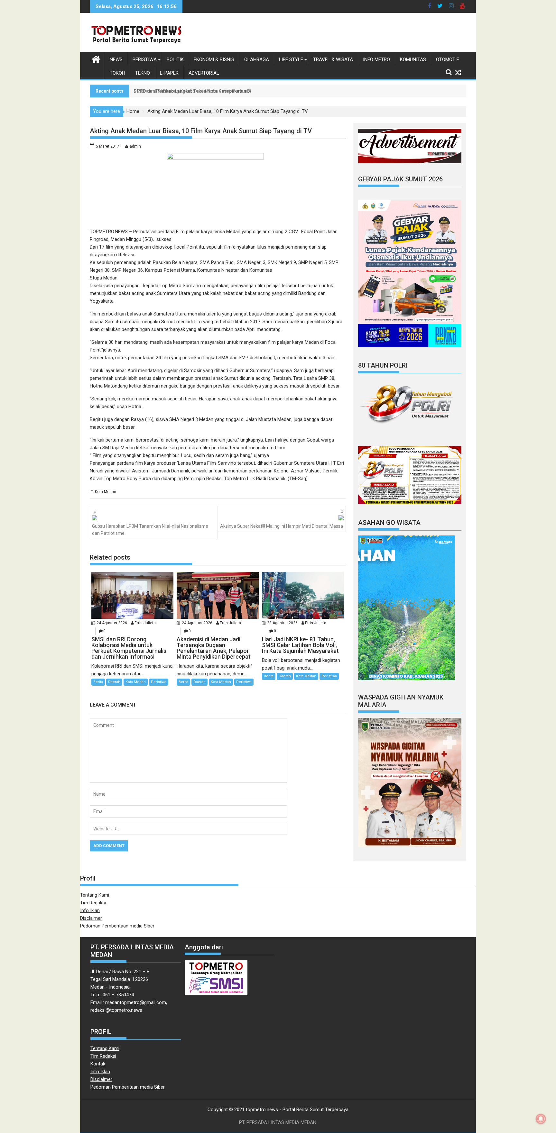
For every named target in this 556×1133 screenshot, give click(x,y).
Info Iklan (90, 910)
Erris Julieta (145, 623)
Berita (98, 682)
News (116, 59)
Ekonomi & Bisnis (214, 59)
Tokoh (117, 73)
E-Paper (169, 73)
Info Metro (376, 59)
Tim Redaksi (93, 903)
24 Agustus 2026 (112, 623)
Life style (291, 59)
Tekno (142, 73)
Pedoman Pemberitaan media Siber (117, 926)
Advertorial (204, 73)
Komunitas (413, 59)
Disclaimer (91, 918)
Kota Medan (105, 491)
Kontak (97, 1064)
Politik (175, 59)
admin (135, 146)
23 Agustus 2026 (282, 623)
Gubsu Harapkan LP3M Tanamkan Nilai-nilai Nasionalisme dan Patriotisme (150, 530)
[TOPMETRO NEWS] (96, 58)
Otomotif (447, 59)
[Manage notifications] (541, 1119)
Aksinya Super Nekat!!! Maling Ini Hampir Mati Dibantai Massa (281, 526)
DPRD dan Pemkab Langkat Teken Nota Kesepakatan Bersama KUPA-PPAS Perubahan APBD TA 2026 (241, 91)
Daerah (114, 682)
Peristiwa (145, 59)
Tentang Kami (94, 895)
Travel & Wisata (333, 59)
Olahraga (256, 59)
